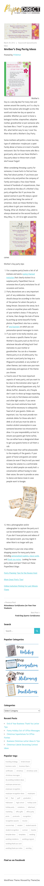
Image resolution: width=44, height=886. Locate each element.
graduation (27, 798)
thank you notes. (14, 559)
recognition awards (12, 821)
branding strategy (12, 761)
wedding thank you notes (14, 848)
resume (24, 821)
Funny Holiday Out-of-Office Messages (23, 730)
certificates (9, 771)
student (19, 825)
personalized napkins (20, 555)
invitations (21, 807)
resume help (10, 825)
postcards (16, 816)
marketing (9, 811)
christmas (19, 771)
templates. (22, 834)
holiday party (10, 807)
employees (31, 793)
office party (30, 811)
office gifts (19, 811)
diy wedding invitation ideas (15, 780)
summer (25, 830)
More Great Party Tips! (13, 579)
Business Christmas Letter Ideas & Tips (23, 741)
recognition (27, 816)
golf (18, 798)
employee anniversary (13, 784)
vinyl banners (14, 326)
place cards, (34, 555)
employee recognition (13, 789)
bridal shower (25, 761)
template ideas (10, 834)
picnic (7, 816)
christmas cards (32, 771)
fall (7, 798)
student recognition (12, 830)
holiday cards (31, 802)
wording (28, 848)
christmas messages (13, 775)
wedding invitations (12, 839)
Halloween (9, 802)
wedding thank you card (13, 843)
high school (20, 802)
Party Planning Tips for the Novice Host (20, 573)
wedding (32, 834)
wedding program (28, 839)
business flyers (24, 766)
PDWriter (17, 54)
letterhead (31, 807)
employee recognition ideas (15, 793)
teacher (33, 830)
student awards (31, 825)
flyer (12, 798)
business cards (11, 766)
